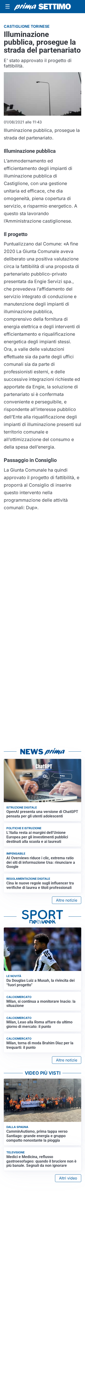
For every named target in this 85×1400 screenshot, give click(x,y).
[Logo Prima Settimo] (42, 6)
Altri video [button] (68, 1178)
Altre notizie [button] (66, 900)
